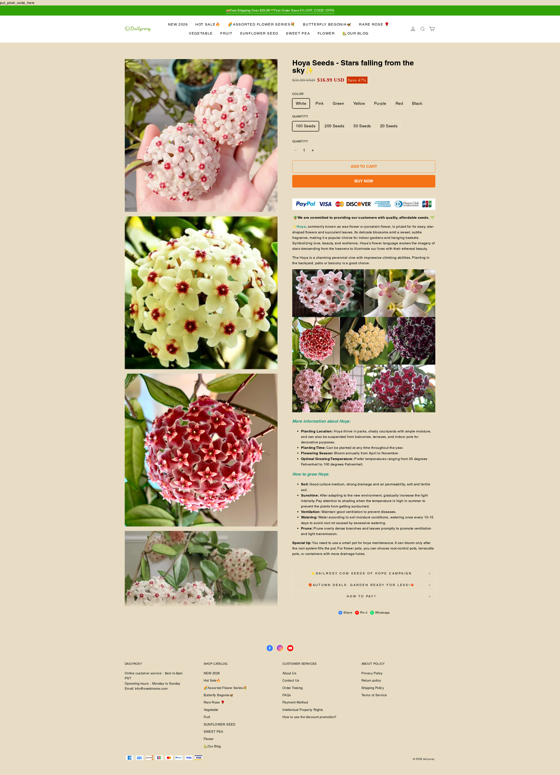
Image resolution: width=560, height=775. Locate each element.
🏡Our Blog (355, 33)
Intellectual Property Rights (302, 710)
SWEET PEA (298, 33)
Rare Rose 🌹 (374, 24)
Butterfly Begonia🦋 (327, 24)
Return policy (371, 680)
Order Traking (292, 688)
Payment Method (295, 702)
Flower (326, 33)
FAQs (286, 695)
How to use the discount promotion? (309, 717)
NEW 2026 (178, 24)
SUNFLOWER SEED (259, 33)
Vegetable (201, 33)
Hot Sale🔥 (207, 24)
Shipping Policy (372, 688)
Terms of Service (374, 695)
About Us (289, 673)
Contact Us (290, 680)
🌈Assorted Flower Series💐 (262, 24)
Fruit (226, 33)
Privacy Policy (372, 673)
